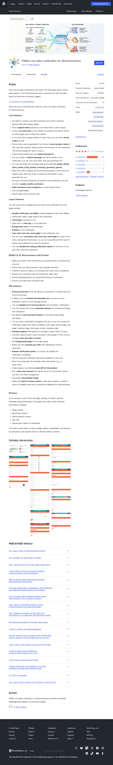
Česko (32, 751)
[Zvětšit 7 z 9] (68, 471)
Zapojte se (71, 728)
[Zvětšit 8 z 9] (68, 499)
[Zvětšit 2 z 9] (25, 459)
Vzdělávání (52, 728)
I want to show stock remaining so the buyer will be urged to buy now (23, 652)
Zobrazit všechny (97, 176)
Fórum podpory (82, 195)
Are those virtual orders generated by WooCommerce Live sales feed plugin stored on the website (30, 589)
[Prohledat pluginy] (32, 19)
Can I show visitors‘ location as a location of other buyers (32, 682)
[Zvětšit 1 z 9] (25, 447)
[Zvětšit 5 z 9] (46, 526)
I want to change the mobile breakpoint (25, 629)
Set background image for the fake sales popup (28, 622)
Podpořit (70, 735)
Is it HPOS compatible (18, 675)
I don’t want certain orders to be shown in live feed (30, 645)
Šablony (31, 732)
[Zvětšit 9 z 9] (68, 516)
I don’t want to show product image (23, 660)
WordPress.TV (53, 739)
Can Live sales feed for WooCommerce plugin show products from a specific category (27, 597)
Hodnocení (30, 74)
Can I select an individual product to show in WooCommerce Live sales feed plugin (26, 606)
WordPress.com (92, 728)
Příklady (31, 728)
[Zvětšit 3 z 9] (46, 447)
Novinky (12, 732)
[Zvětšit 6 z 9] (68, 447)
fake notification (98, 112)
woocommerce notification (96, 130)
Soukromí (12, 739)
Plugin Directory (15, 11)
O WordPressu (14, 728)
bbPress (90, 735)
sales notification (97, 126)
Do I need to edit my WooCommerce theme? (27, 551)
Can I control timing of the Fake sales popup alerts (29, 565)
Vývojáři (44, 74)
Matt (88, 732)
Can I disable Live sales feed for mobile (25, 558)
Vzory (30, 739)
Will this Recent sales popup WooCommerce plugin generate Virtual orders (26, 581)
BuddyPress (91, 739)
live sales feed (98, 117)
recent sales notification (96, 121)
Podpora (100, 74)
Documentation (28, 101)
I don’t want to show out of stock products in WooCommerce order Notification (26, 572)
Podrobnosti (16, 74)
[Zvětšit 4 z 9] (46, 513)
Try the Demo (14, 101)
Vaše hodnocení (82, 176)
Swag (70, 739)
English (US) (99, 107)
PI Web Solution (33, 65)
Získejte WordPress (101, 4)
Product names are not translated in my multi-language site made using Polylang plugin (27, 667)
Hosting (11, 735)
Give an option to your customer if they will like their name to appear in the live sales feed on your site (30, 636)
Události (70, 732)
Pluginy (31, 735)
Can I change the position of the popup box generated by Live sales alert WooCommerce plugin (30, 614)
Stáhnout (99, 63)
